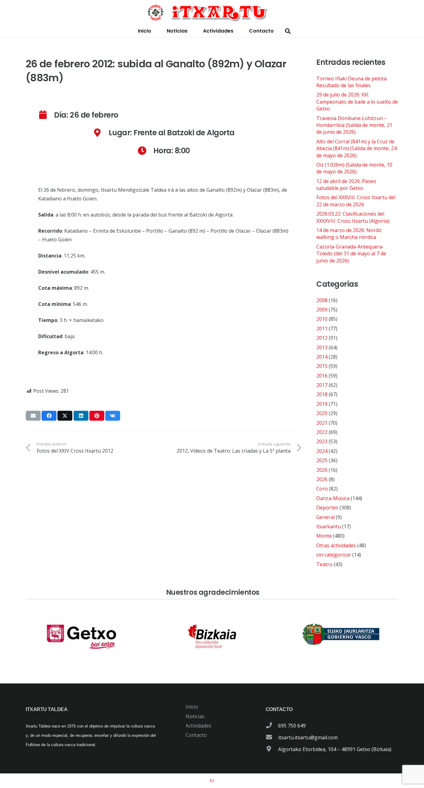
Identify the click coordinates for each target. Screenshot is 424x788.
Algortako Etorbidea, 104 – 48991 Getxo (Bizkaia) (334, 749)
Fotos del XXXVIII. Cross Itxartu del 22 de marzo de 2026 (355, 201)
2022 (321, 432)
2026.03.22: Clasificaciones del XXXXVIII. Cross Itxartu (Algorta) (353, 217)
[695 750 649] (272, 725)
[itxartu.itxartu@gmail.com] (272, 737)
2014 (321, 356)
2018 (321, 394)
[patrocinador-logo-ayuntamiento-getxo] (83, 634)
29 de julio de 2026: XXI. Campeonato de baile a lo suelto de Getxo (357, 101)
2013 (321, 347)
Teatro (324, 564)
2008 (321, 300)
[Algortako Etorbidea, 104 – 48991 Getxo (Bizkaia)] (272, 749)
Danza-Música (333, 498)
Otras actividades (336, 545)
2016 (321, 375)
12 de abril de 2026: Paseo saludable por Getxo (346, 184)
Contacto (196, 735)
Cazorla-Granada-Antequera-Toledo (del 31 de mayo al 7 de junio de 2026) (351, 253)
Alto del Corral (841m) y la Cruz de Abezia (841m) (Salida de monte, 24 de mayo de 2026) (356, 148)
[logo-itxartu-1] (212, 12)
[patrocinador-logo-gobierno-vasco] (341, 634)
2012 (321, 337)
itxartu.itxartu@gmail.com (308, 737)
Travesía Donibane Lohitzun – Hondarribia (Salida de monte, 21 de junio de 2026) (354, 125)
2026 (321, 470)
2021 (321, 422)
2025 (321, 460)
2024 (321, 451)
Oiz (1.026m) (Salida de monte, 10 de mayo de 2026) (354, 168)
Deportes (327, 507)
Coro (322, 488)
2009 (321, 309)
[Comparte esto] (49, 416)
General (325, 517)
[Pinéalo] (96, 416)
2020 (321, 413)
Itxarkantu (328, 526)
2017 (321, 385)
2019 (321, 404)
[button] (288, 31)
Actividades (198, 725)
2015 (321, 366)
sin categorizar (333, 554)
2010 (321, 319)
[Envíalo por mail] (33, 416)
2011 (321, 328)
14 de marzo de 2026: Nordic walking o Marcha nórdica (349, 233)
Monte (324, 535)
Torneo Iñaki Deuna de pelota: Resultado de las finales (351, 82)
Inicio (192, 706)
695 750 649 (292, 725)
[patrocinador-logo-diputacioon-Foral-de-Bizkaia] (212, 634)
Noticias (195, 716)
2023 (321, 441)
